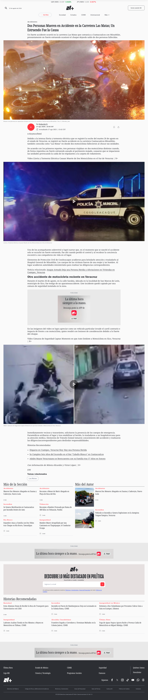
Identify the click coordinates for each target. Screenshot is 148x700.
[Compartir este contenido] (118, 127)
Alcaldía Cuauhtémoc (61, 619)
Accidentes (8, 488)
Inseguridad (45, 519)
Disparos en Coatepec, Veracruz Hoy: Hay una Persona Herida (58, 450)
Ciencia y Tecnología (42, 673)
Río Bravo (7, 519)
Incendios (7, 504)
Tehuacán (44, 504)
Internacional (95, 14)
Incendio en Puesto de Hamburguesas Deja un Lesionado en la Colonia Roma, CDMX (73, 607)
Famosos (102, 673)
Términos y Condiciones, (72, 590)
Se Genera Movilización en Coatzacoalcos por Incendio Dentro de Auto (18, 508)
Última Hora (105, 619)
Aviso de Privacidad (84, 590)
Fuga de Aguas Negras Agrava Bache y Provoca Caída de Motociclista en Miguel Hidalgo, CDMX (120, 623)
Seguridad (103, 667)
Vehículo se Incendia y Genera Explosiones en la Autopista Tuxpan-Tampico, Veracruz (117, 514)
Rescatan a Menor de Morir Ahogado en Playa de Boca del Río (54, 492)
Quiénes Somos (139, 667)
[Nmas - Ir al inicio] (70, 8)
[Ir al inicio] (7, 679)
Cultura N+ (110, 689)
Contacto (138, 689)
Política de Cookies (124, 689)
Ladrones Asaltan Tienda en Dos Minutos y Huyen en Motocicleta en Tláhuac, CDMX (23, 623)
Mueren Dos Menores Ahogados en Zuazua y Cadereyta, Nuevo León (20, 492)
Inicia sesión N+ (136, 8)
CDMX (83, 14)
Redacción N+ (43, 124)
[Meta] (112, 680)
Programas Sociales (74, 673)
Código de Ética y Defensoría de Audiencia (37, 689)
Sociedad (62, 14)
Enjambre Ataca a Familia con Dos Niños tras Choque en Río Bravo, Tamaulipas (18, 524)
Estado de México (41, 667)
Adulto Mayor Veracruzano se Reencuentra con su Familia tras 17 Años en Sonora (67, 458)
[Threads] (143, 680)
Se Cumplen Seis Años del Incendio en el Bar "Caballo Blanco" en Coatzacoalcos (67, 454)
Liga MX (6, 673)
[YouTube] (133, 680)
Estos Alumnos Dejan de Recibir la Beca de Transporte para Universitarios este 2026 (25, 607)
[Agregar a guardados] (114, 127)
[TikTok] (127, 680)
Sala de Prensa (96, 689)
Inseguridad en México (109, 603)
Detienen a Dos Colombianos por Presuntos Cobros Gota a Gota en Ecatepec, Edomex (120, 607)
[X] (117, 680)
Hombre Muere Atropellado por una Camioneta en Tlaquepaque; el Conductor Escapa (55, 525)
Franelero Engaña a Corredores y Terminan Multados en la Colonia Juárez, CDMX (73, 623)
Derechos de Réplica (13, 689)
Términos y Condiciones (61, 689)
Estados (73, 14)
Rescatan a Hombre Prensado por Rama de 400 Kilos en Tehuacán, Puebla (56, 508)
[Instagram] (122, 680)
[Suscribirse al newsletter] (102, 584)
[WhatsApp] (138, 680)
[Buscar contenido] (5, 8)
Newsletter (137, 672)
